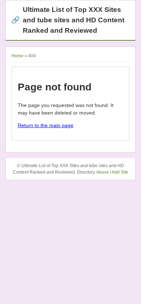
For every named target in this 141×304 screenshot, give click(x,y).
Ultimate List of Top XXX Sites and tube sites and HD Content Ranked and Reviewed (67, 20)
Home (18, 55)
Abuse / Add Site (112, 172)
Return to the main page (45, 125)
